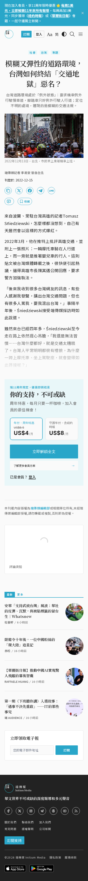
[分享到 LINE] (51, 190)
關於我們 (10, 822)
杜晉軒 (9, 622)
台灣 (44, 52)
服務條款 (71, 857)
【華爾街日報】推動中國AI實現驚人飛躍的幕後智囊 (32, 673)
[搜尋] (72, 34)
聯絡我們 (28, 822)
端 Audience (13, 718)
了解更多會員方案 (24, 465)
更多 (20, 594)
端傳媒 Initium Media (31, 857)
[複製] (8, 190)
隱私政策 (55, 857)
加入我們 (45, 822)
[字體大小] (49, 34)
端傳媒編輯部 (40, 508)
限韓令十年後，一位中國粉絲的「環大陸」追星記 (30, 642)
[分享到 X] (19, 190)
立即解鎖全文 (44, 451)
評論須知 (15, 566)
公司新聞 (45, 829)
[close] (82, 13)
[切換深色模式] (64, 34)
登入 (32, 477)
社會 (32, 52)
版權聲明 (28, 829)
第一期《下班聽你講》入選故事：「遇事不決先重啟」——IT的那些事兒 (32, 706)
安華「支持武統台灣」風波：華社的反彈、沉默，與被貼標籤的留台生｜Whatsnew (32, 611)
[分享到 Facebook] (29, 190)
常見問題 (10, 829)
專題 (55, 52)
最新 (10, 594)
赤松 (7, 651)
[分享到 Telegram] (40, 190)
